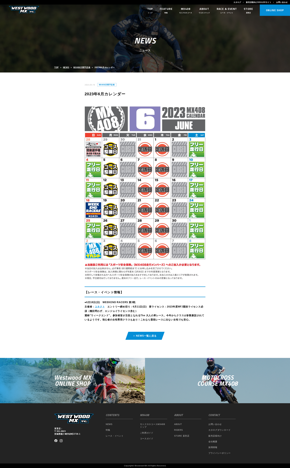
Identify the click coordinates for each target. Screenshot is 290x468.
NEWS (66, 67)
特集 (108, 430)
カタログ (237, 2)
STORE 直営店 (181, 436)
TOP (56, 67)
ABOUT (178, 424)
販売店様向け (215, 436)
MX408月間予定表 (81, 67)
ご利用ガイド (146, 433)
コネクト (100, 306)
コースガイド (146, 438)
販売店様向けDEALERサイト (258, 2)
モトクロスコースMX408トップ (152, 425)
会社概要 (212, 441)
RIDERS (178, 430)
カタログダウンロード (219, 430)
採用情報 (212, 447)
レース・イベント (115, 436)
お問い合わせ (282, 2)
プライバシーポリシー (219, 453)
